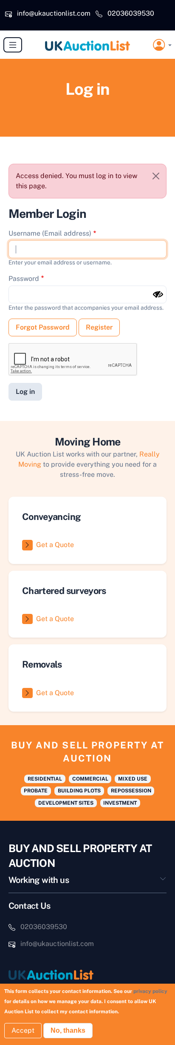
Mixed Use (132, 779)
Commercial (90, 779)
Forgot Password (43, 327)
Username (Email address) (49, 233)
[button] (162, 45)
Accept (22, 1030)
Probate (36, 791)
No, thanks (68, 1030)
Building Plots (79, 791)
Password (23, 279)
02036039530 (130, 13)
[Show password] (158, 294)
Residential (45, 779)
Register (99, 327)
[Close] (156, 176)
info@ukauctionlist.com (53, 13)
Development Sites (65, 803)
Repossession (131, 791)
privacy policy (150, 991)
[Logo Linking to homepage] (87, 974)
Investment (120, 803)
